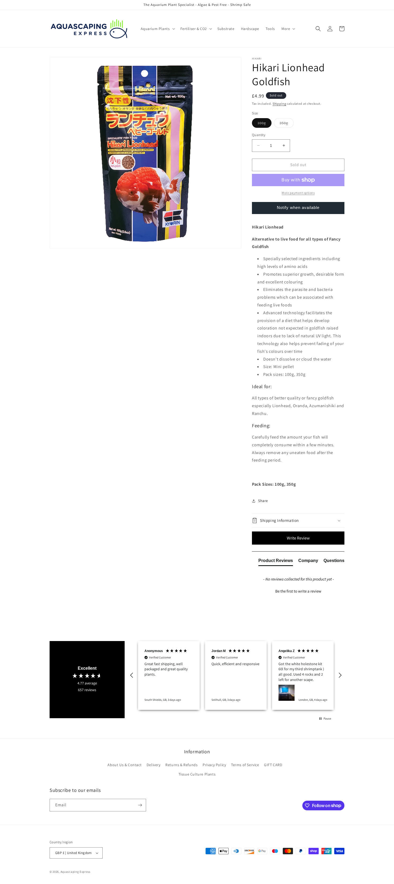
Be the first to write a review (298, 591)
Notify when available (298, 207)
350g (287, 124)
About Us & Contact (124, 764)
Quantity (258, 135)
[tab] (275, 562)
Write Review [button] (298, 538)
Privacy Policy (214, 764)
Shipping (279, 104)
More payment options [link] (298, 193)
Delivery (154, 764)
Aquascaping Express (76, 872)
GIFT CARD (273, 764)
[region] (236, 675)
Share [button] (263, 500)
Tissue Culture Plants (197, 774)
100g (265, 124)
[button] (157, 28)
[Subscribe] (140, 805)
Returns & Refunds (181, 764)
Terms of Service (245, 764)
